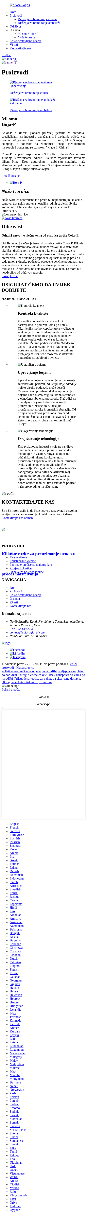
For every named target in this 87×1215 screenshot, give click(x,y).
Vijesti (14, 44)
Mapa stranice (25, 667)
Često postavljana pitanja (25, 41)
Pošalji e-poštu (11, 689)
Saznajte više (10, 276)
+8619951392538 (21, 628)
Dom (13, 12)
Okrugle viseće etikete (32, 675)
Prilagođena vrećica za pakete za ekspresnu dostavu (47, 678)
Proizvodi (16, 15)
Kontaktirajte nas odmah (17, 518)
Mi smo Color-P (28, 33)
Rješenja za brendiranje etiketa (37, 19)
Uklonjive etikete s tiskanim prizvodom (27, 682)
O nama (15, 598)
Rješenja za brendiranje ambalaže (39, 22)
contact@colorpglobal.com (27, 632)
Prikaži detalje (11, 175)
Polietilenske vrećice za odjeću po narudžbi (29, 671)
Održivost (16, 26)
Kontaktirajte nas (20, 48)
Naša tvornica (26, 37)
